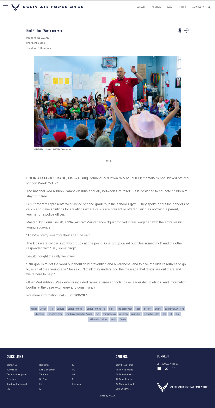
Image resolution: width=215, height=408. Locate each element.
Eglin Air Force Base (75, 308)
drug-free (147, 308)
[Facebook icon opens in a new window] (159, 368)
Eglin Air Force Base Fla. (96, 308)
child (177, 313)
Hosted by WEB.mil (107, 396)
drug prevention (109, 313)
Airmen (43, 308)
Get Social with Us (167, 364)
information (135, 313)
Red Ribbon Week (125, 308)
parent (113, 319)
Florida (111, 308)
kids (164, 313)
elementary (39, 313)
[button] (5, 7)
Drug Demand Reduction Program (79, 313)
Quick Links (14, 356)
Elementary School (55, 313)
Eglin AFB (60, 308)
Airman (34, 308)
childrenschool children (98, 319)
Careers (122, 356)
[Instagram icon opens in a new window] (173, 368)
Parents (123, 319)
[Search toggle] (209, 7)
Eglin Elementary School (174, 308)
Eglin (51, 308)
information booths (151, 313)
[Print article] (180, 30)
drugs (137, 308)
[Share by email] (186, 30)
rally (97, 313)
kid (171, 313)
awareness (123, 313)
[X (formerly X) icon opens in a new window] (166, 368)
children (158, 308)
